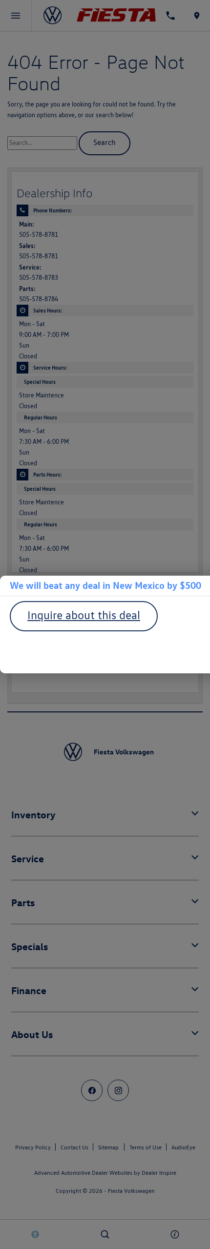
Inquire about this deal (83, 615)
